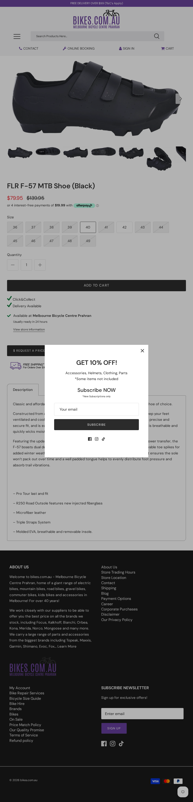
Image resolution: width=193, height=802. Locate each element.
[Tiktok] (103, 439)
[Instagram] (96, 439)
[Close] (142, 351)
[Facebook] (90, 439)
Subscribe (96, 425)
